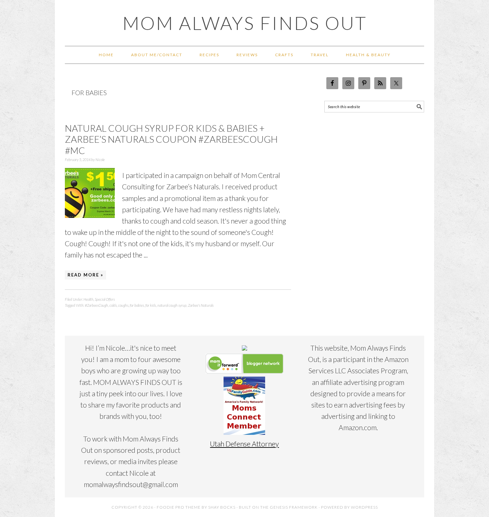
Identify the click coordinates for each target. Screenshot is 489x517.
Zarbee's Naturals (201, 305)
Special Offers (105, 299)
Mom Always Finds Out (244, 23)
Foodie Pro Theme (179, 507)
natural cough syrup (172, 305)
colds (113, 305)
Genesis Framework (294, 507)
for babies (137, 305)
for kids (150, 305)
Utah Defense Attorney (244, 443)
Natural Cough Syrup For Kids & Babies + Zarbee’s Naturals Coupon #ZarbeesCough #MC (171, 139)
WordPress (364, 507)
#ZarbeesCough (96, 305)
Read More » (85, 274)
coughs (123, 305)
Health (88, 299)
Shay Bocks (222, 507)
